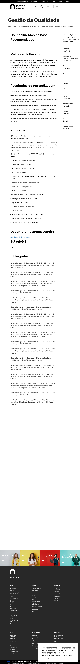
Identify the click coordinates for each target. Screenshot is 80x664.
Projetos (56, 598)
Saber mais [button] (46, 658)
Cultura (12, 644)
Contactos (12, 623)
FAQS (33, 611)
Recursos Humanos (14, 604)
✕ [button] (76, 645)
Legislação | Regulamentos (35, 603)
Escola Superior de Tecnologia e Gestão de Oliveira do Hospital (37, 26)
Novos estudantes (36, 588)
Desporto (12, 645)
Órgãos (12, 590)
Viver (11, 632)
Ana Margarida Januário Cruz (20, 237)
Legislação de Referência (13, 611)
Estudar (34, 585)
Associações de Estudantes (14, 648)
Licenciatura (57, 26)
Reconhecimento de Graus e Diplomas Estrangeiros (37, 608)
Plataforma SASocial (23, 1)
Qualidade (12, 606)
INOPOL (61, 1)
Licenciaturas (35, 590)
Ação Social (57, 632)
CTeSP (33, 595)
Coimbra (12, 640)
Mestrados (34, 592)
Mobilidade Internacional (57, 592)
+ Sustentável (34, 1)
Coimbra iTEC (35, 648)
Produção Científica (36, 646)
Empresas (34, 635)
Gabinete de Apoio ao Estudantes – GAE (58, 640)
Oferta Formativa (16, 26)
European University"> (69, 554)
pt (30, 6)
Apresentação (13, 588)
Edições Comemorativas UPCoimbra (14, 620)
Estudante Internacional (57, 589)
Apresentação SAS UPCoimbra (58, 635)
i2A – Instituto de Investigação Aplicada (36, 643)
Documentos (13, 608)
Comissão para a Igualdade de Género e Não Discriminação (14, 600)
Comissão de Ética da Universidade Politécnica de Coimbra (14, 594)
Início (9, 26)
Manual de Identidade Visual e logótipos (14, 615)
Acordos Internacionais (57, 595)
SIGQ (54, 1)
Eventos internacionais (57, 601)
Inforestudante (45, 1)
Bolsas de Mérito (36, 601)
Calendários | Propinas (35, 598)
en (35, 6)
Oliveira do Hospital (14, 642)
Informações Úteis (14, 653)
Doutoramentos (35, 593)
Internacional (57, 585)
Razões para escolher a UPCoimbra (13, 636)
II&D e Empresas (36, 632)
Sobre (11, 585)
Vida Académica (14, 651)
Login (67, 1)
